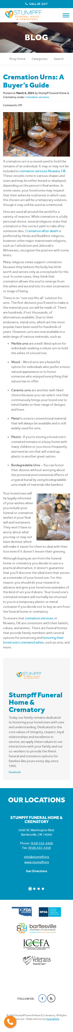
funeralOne (52, 1018)
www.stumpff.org (36, 862)
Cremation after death (41, 231)
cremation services (37, 97)
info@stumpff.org (36, 857)
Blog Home (18, 59)
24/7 (38, 4)
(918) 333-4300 (42, 843)
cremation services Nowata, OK (42, 171)
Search (59, 59)
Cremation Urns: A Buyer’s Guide (33, 81)
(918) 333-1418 (39, 848)
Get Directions (36, 871)
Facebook (15, 772)
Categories (40, 59)
